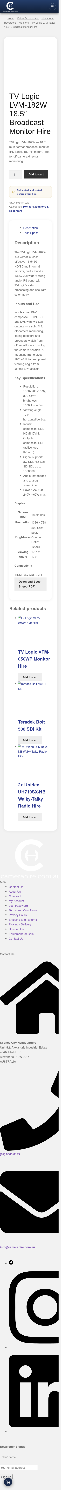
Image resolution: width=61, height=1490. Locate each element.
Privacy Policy (18, 915)
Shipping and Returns (23, 919)
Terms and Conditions (23, 910)
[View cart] (8, 1482)
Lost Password (18, 905)
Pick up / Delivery (20, 924)
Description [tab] (30, 228)
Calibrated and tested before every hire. (29, 192)
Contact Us (16, 887)
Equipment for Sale (21, 934)
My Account (16, 901)
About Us (15, 891)
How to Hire (16, 929)
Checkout (15, 896)
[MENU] (52, 6)
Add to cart (36, 174)
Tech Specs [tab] (30, 233)
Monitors (28, 206)
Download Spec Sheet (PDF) (30, 583)
